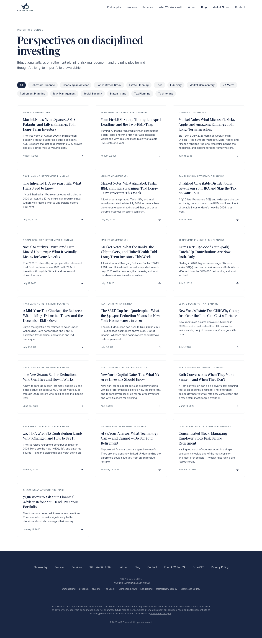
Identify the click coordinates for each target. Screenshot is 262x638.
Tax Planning (142, 93)
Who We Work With (171, 7)
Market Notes (220, 7)
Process (132, 7)
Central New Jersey (166, 589)
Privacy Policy (220, 567)
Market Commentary (202, 84)
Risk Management (64, 93)
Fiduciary (176, 84)
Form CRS (198, 567)
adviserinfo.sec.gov (160, 613)
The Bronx (109, 589)
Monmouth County (190, 589)
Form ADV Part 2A (175, 567)
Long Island (146, 589)
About (192, 7)
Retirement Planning (32, 93)
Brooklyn (84, 589)
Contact (240, 7)
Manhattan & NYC (128, 589)
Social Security (92, 93)
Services (147, 7)
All (21, 84)
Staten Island (118, 93)
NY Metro (228, 84)
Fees (159, 84)
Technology (165, 93)
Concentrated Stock (108, 84)
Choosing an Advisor (76, 84)
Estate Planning (139, 84)
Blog (204, 7)
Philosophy (114, 7)
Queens (96, 589)
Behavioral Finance (43, 84)
